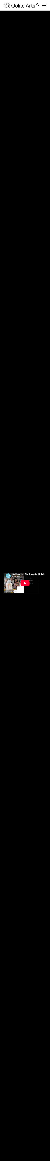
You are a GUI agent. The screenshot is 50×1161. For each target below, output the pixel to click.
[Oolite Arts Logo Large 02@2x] (21, 5)
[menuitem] (36, 5)
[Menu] (42, 5)
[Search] (36, 5)
